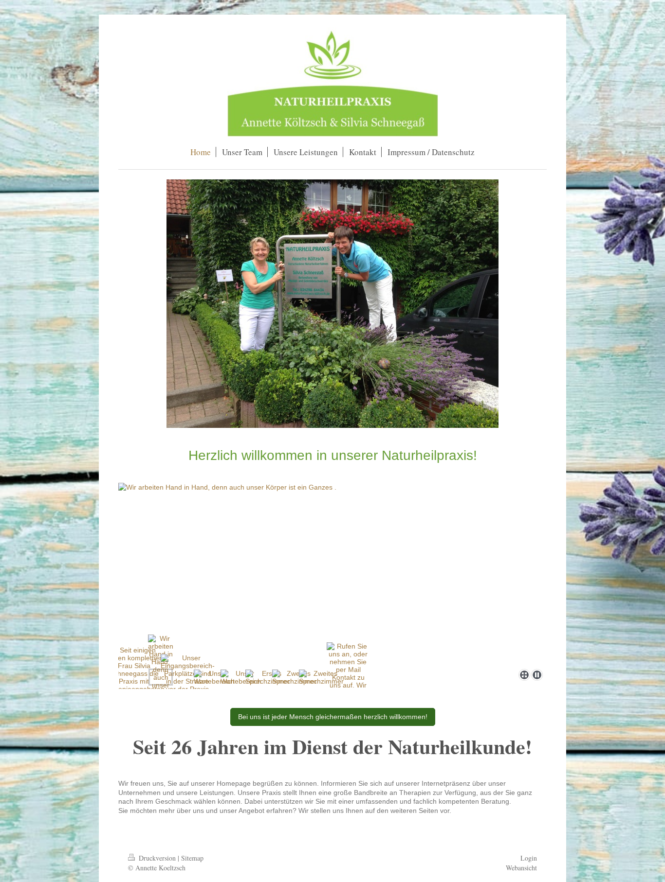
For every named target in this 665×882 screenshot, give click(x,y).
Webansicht (521, 867)
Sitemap (192, 858)
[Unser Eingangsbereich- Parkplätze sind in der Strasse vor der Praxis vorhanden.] (188, 677)
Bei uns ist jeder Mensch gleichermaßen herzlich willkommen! (332, 717)
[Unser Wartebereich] (214, 677)
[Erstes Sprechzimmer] (267, 677)
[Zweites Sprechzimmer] (294, 677)
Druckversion (157, 858)
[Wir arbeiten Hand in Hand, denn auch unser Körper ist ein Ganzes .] (332, 574)
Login (528, 858)
